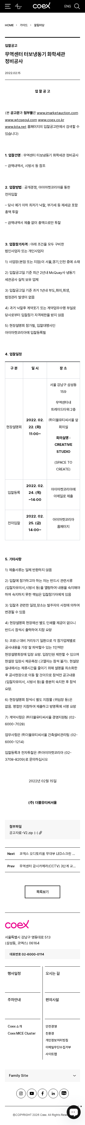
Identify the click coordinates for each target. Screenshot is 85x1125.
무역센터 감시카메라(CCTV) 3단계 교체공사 (49, 866)
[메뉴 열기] (8, 6)
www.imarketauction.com (57, 113)
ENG (67, 6)
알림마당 (39, 25)
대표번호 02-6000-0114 (27, 954)
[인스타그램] (21, 1093)
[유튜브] (31, 1093)
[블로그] (64, 1093)
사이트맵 (51, 1054)
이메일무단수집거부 (58, 1047)
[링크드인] (53, 1093)
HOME (9, 25)
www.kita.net (15, 126)
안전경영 (51, 1026)
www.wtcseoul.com (21, 120)
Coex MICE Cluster (22, 1033)
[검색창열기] (77, 6)
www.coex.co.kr (51, 120)
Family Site (18, 1075)
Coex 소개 (15, 1026)
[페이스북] (42, 1093)
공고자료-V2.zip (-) (23, 833)
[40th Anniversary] (18, 6)
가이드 (24, 25)
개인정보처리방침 (57, 1040)
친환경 (50, 1033)
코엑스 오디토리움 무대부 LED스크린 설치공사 (49, 854)
